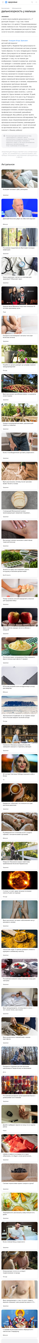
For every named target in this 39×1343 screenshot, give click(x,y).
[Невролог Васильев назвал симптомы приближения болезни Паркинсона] (19, 855)
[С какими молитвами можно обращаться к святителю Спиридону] (19, 1323)
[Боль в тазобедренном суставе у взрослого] (19, 446)
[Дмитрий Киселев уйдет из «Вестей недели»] (19, 212)
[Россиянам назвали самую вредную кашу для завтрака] (19, 972)
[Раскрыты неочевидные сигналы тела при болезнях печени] (19, 329)
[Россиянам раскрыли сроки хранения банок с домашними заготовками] (19, 1089)
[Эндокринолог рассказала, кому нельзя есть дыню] (19, 1206)
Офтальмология (16, 8)
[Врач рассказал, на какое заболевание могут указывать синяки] (19, 914)
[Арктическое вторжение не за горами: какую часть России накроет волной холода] (19, 709)
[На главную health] (12, 2)
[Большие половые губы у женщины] (19, 183)
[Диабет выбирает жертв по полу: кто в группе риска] (19, 1118)
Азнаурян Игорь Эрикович (18, 40)
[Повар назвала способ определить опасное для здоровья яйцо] (19, 592)
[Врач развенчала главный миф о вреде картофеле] (19, 1031)
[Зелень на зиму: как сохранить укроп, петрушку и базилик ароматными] (19, 563)
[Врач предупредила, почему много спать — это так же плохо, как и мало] (19, 1001)
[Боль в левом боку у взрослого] (19, 1235)
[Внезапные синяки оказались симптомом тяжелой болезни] (19, 534)
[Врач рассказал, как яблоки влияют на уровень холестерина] (19, 388)
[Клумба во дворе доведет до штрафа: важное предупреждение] (19, 358)
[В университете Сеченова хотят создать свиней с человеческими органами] (19, 826)
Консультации (5, 8)
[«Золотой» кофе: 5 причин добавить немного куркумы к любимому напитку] (19, 943)
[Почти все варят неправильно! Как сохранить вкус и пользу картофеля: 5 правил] (19, 651)
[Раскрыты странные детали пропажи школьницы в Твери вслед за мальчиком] (19, 1060)
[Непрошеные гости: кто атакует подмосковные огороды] (19, 1265)
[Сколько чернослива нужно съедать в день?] (19, 1177)
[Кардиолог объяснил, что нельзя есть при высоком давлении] (19, 797)
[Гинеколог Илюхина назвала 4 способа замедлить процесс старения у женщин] (19, 738)
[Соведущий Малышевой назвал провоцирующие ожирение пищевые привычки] (19, 505)
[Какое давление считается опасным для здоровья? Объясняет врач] (19, 271)
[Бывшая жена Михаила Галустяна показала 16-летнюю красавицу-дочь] (19, 300)
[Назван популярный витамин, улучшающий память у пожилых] (19, 417)
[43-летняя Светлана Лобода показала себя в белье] (19, 768)
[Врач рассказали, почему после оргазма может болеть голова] (19, 475)
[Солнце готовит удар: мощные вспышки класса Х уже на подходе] (19, 885)
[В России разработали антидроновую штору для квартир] (19, 680)
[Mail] (6, 2)
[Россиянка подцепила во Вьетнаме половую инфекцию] (19, 241)
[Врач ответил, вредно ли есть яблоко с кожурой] (19, 621)
